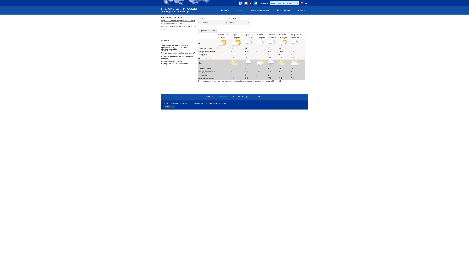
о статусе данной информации (239, 81)
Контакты (264, 3)
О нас (260, 97)
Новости (210, 97)
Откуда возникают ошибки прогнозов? (178, 53)
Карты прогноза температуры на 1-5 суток (178, 21)
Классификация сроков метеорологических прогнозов (174, 62)
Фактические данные (243, 97)
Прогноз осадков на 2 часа (172, 24)
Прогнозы (223, 97)
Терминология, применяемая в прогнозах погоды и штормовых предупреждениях (175, 47)
